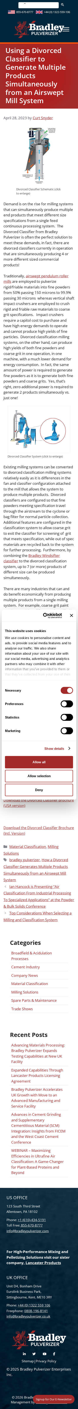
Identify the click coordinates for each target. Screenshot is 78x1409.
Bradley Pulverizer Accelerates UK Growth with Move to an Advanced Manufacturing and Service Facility (37, 1098)
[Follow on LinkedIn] (24, 1353)
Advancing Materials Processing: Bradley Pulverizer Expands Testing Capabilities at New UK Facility (38, 1053)
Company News (24, 975)
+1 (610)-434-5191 (32, 1220)
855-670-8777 (24, 12)
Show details (54, 748)
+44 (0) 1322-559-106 (57, 12)
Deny (39, 790)
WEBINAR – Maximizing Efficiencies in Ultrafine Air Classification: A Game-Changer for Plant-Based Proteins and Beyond (37, 1161)
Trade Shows (22, 1008)
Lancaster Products (43, 1262)
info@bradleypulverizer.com (27, 1231)
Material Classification (27, 846)
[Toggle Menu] (65, 29)
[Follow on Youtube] (44, 1353)
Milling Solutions (24, 992)
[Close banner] (71, 615)
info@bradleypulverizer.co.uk (28, 1316)
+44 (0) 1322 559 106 (34, 1305)
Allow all (39, 762)
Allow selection (39, 776)
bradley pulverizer (24, 859)
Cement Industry (25, 966)
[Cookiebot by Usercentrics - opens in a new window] (45, 615)
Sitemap (28, 1361)
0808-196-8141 (36, 1311)
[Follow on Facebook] (54, 1353)
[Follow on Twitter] (34, 1353)
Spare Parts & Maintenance (34, 1000)
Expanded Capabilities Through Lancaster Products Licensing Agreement (37, 1076)
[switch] (67, 703)
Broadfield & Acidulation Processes (31, 955)
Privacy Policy (46, 1361)
